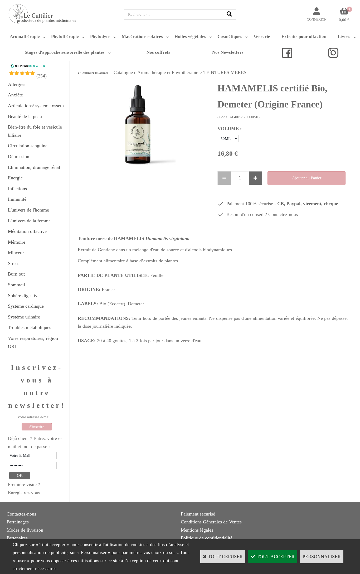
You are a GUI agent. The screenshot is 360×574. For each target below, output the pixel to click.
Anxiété (15, 94)
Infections (17, 188)
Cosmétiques (229, 36)
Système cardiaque (26, 306)
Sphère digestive (24, 295)
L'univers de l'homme (28, 210)
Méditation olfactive (27, 231)
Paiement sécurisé (198, 514)
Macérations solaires (142, 36)
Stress (13, 263)
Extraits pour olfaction (303, 36)
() (41, 76)
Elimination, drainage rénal (34, 167)
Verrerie (262, 36)
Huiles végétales (190, 36)
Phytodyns (100, 36)
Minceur (16, 252)
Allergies (16, 84)
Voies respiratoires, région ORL (33, 342)
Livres (344, 36)
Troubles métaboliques (29, 327)
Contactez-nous (283, 214)
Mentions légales (197, 530)
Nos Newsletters (228, 52)
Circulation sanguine (27, 145)
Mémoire (16, 242)
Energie (15, 177)
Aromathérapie (25, 36)
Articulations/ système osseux (36, 105)
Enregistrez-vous (24, 492)
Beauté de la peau (25, 116)
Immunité (17, 199)
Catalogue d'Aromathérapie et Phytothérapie (156, 72)
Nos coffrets (158, 52)
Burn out (16, 274)
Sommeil (16, 284)
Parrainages (18, 521)
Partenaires (17, 538)
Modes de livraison (25, 530)
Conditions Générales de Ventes (211, 521)
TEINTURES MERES (224, 72)
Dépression (18, 156)
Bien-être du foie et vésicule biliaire (35, 131)
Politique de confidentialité (206, 538)
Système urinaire (24, 317)
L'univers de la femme (29, 220)
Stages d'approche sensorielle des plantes (65, 52)
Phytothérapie (65, 36)
